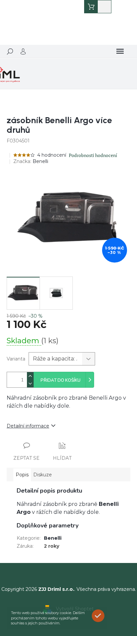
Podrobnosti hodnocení (93, 155)
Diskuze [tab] (42, 475)
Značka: (30, 161)
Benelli (53, 538)
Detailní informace (28, 426)
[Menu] (120, 51)
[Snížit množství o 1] (30, 383)
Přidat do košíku (60, 380)
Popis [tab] (22, 475)
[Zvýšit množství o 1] (30, 376)
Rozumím (99, 615)
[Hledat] (10, 51)
